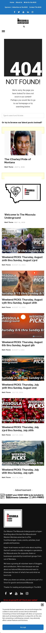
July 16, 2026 (17, 477)
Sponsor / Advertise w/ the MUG (16, 7)
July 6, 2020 (19, 167)
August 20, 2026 (19, 265)
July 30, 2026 (17, 392)
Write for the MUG (30, 2)
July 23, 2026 (17, 435)
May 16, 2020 (19, 222)
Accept (23, 627)
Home (12, 2)
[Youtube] (23, 12)
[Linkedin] (28, 12)
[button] (42, 605)
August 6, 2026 (18, 350)
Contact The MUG (35, 7)
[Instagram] (32, 12)
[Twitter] (10, 593)
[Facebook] (6, 593)
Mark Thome (8, 167)
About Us (19, 2)
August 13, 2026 (19, 307)
